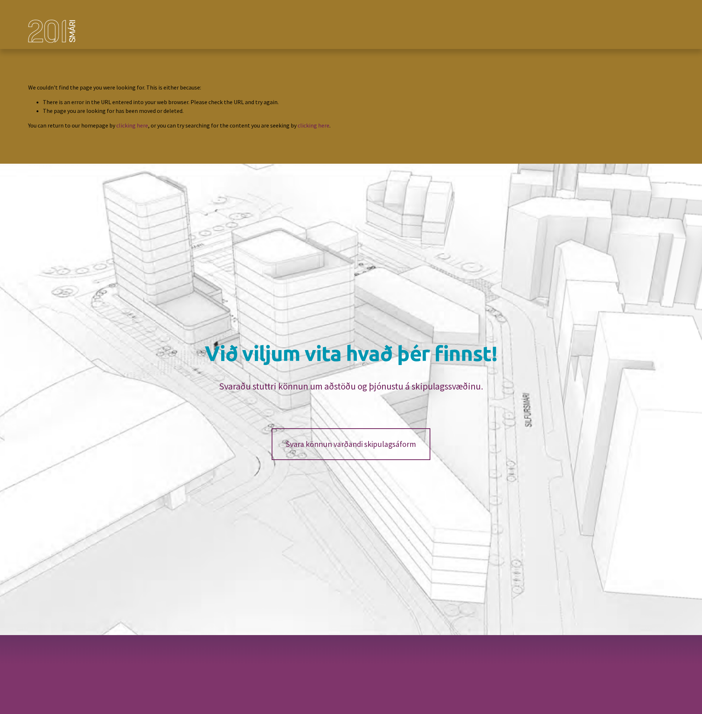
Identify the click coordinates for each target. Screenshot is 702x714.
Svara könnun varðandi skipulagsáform (351, 444)
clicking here (132, 125)
